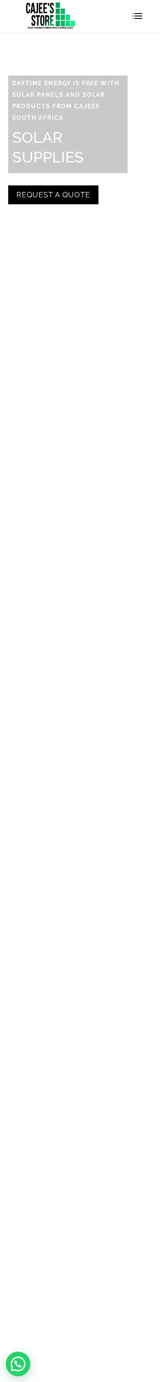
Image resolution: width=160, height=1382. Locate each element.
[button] (18, 1364)
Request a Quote (53, 194)
